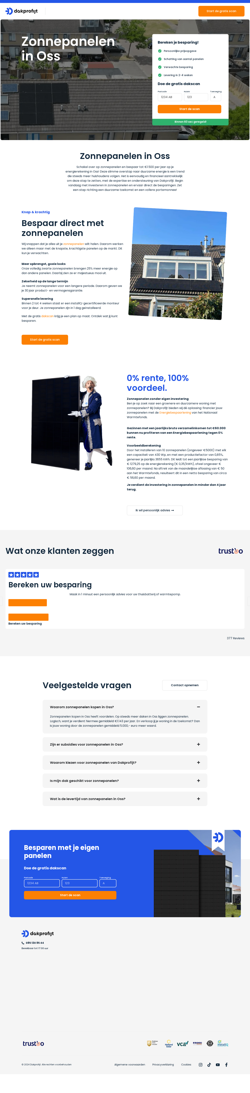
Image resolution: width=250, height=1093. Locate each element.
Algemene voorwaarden (129, 1064)
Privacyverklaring (163, 1064)
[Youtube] (218, 1065)
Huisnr (187, 91)
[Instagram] (201, 1065)
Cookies (186, 1064)
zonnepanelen (73, 244)
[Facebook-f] (226, 1065)
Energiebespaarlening (175, 412)
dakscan (47, 316)
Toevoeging (216, 91)
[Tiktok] (209, 1065)
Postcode (162, 91)
